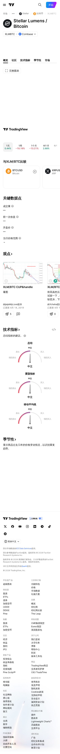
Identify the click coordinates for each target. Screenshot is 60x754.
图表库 (34, 718)
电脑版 (6, 685)
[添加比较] (34, 171)
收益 (5, 642)
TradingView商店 (39, 665)
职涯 (33, 652)
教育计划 (35, 747)
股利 (5, 646)
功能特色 (35, 584)
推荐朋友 (7, 701)
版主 (5, 711)
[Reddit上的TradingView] (5, 534)
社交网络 (7, 694)
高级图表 (35, 724)
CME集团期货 (37, 623)
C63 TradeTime (39, 672)
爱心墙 (6, 698)
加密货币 (7, 603)
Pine (5, 613)
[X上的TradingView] (5, 526)
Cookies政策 (37, 691)
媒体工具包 (36, 656)
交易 (5, 720)
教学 (5, 724)
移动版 (6, 681)
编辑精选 (7, 727)
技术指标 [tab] (25, 60)
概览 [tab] (5, 60)
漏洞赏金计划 (37, 702)
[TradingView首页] (11, 5)
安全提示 (35, 698)
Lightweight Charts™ (41, 721)
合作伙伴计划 (37, 744)
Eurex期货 (36, 626)
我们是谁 (35, 639)
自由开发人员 (9, 743)
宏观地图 (7, 669)
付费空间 (7, 747)
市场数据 (35, 590)
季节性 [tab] (37, 60)
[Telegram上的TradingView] (42, 526)
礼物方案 (35, 594)
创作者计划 (8, 704)
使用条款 (35, 681)
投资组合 (7, 658)
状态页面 (35, 705)
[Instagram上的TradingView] (27, 526)
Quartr (24, 566)
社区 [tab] (14, 60)
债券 (5, 600)
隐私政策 (35, 688)
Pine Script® (9, 672)
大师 (5, 740)
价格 (33, 587)
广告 (33, 737)
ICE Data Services (24, 548)
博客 (33, 646)
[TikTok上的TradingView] (49, 526)
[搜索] (40, 5)
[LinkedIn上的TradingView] (35, 526)
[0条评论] (18, 314)
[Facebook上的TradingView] (12, 526)
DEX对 (6, 610)
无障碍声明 (36, 695)
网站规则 (7, 708)
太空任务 (35, 642)
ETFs (5, 597)
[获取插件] (54, 329)
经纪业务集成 (37, 741)
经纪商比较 (36, 610)
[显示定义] (12, 206)
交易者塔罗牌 (37, 669)
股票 (5, 593)
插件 (33, 714)
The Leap (36, 613)
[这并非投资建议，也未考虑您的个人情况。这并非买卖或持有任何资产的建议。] (24, 335)
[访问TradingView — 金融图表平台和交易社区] (15, 129)
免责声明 (35, 685)
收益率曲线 (8, 662)
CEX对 (6, 607)
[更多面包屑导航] (13, 13)
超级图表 (7, 584)
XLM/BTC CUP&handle (18, 287)
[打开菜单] (4, 5)
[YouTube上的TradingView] (20, 526)
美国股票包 (36, 629)
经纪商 (34, 607)
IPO (5, 649)
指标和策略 (8, 737)
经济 (5, 639)
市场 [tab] (47, 60)
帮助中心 (35, 649)
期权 (5, 665)
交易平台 (35, 728)
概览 (33, 603)
